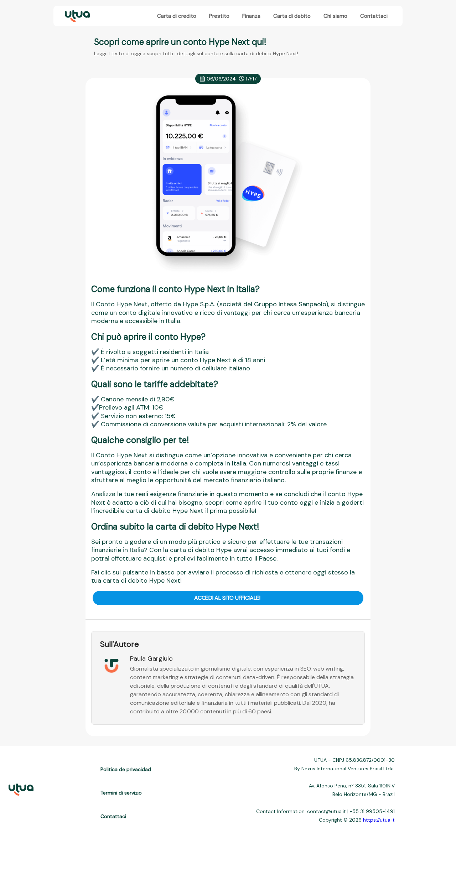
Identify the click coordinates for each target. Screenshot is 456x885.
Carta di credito (176, 16)
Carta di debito (292, 16)
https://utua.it (379, 820)
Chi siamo (335, 16)
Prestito (219, 16)
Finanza (251, 16)
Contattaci (374, 16)
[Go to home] (76, 16)
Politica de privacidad (125, 769)
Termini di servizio (121, 793)
